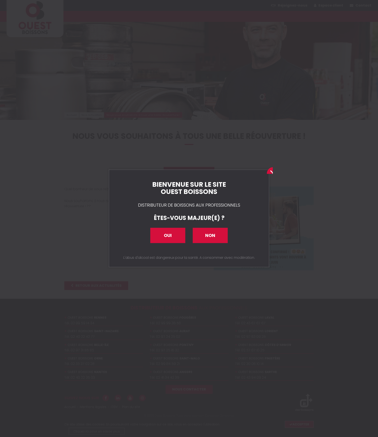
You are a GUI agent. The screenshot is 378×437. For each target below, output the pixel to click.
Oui (168, 235)
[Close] (269, 170)
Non (210, 235)
